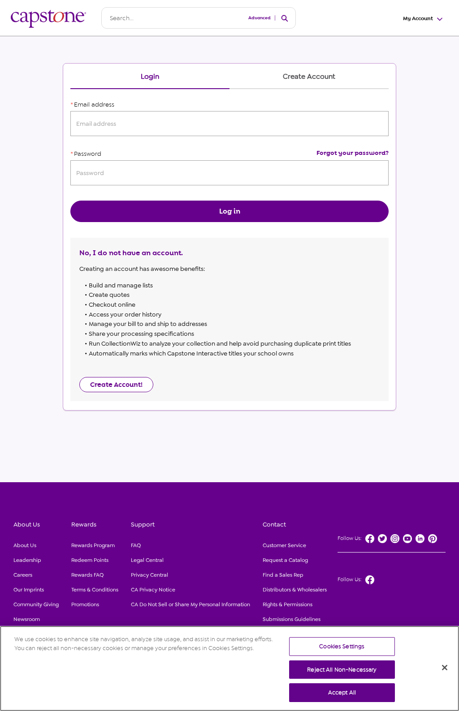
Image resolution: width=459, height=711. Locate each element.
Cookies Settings (341, 646)
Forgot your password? (352, 153)
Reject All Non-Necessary (342, 669)
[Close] (445, 667)
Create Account (309, 77)
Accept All (342, 692)
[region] (229, 668)
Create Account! (116, 385)
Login (150, 77)
